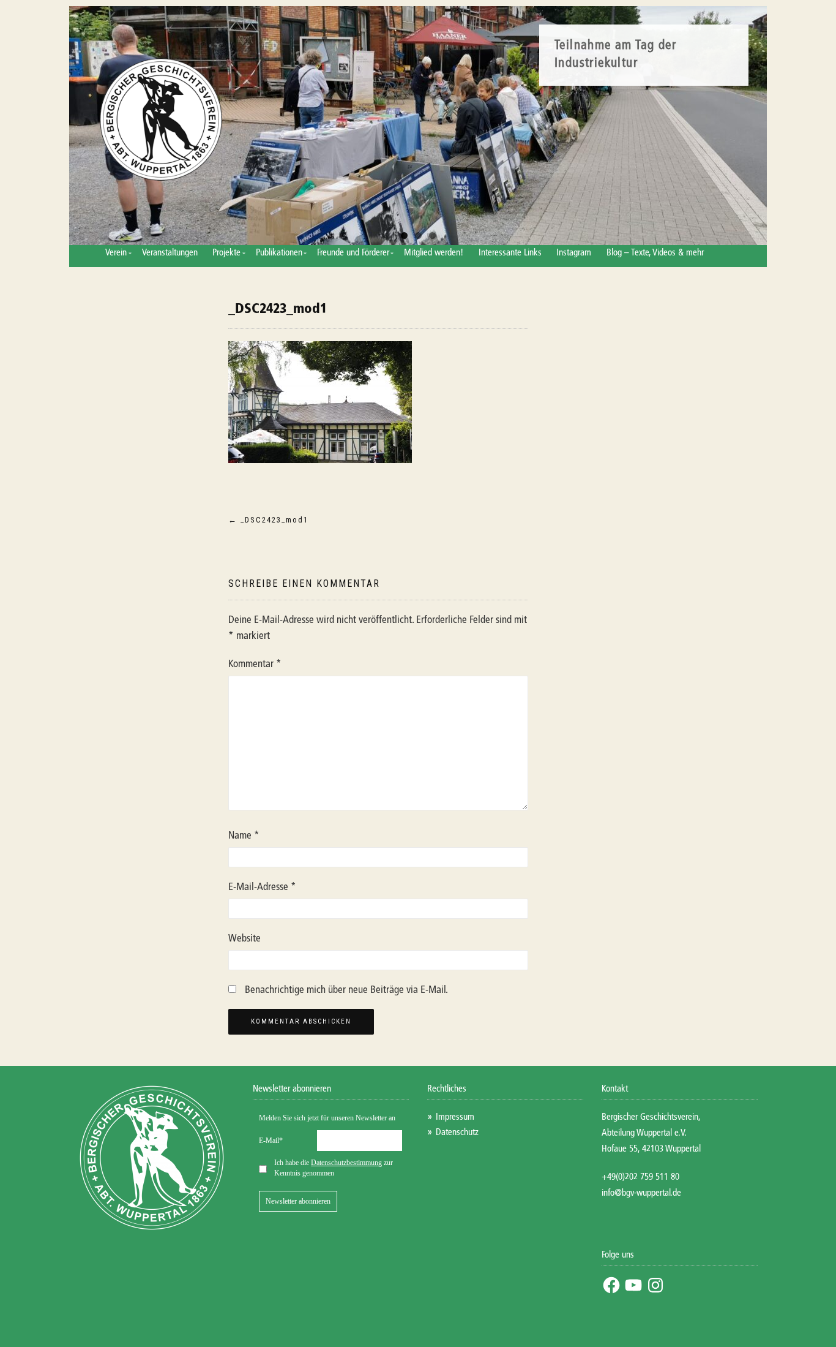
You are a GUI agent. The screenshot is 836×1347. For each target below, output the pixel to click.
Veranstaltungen (170, 252)
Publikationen (279, 252)
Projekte (226, 252)
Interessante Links (510, 252)
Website (244, 939)
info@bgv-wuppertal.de (641, 1193)
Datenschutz (457, 1132)
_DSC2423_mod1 (277, 309)
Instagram (573, 252)
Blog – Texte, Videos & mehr (655, 252)
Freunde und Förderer (353, 252)
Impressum (455, 1117)
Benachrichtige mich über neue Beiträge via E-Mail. (346, 990)
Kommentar (255, 664)
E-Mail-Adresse (262, 887)
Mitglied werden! (433, 252)
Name (243, 836)
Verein (116, 252)
